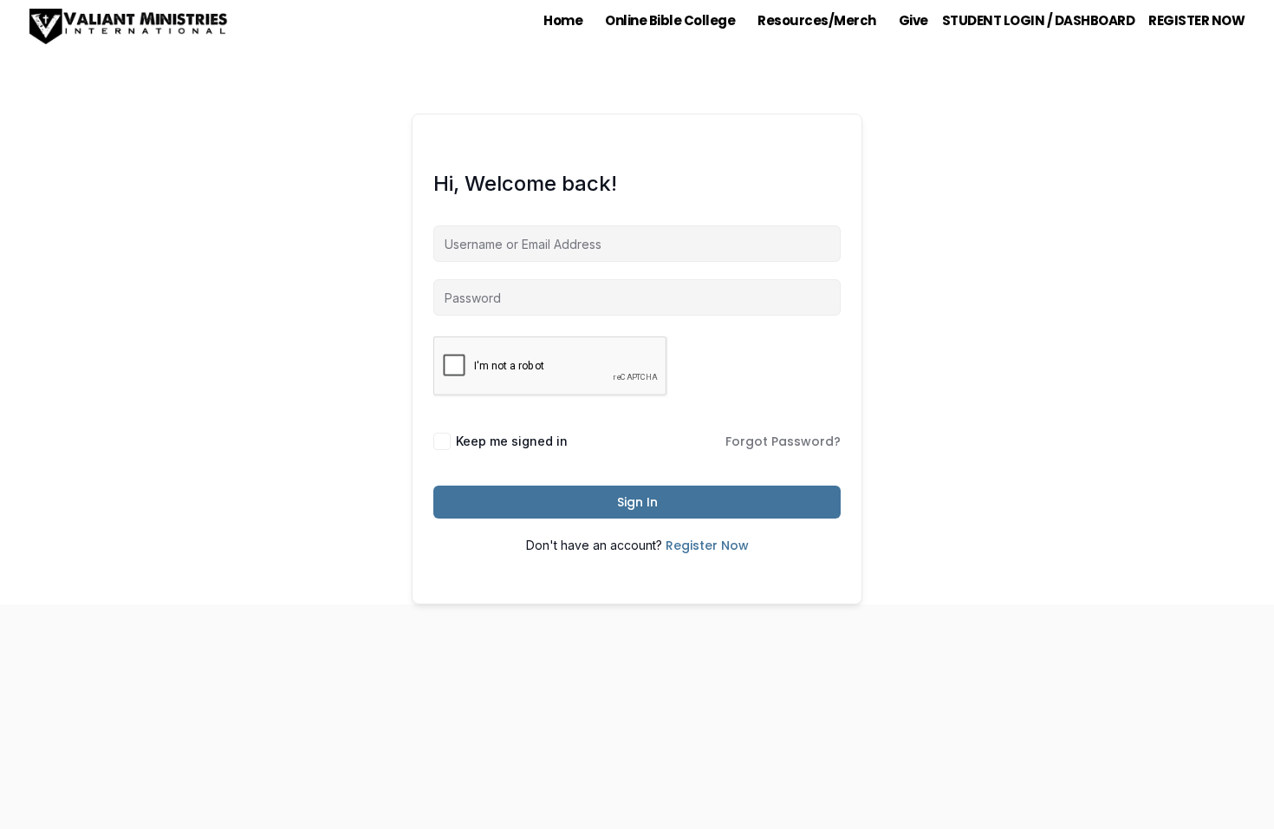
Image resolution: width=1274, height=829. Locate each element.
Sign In (637, 502)
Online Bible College (670, 20)
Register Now (707, 545)
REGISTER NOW (1196, 20)
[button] (567, 20)
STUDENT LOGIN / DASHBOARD (1038, 20)
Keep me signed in (512, 441)
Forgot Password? (783, 441)
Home (562, 20)
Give (913, 20)
